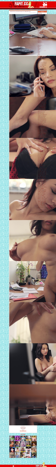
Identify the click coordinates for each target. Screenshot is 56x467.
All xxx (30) (39, 24)
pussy (39, 167)
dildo (43, 103)
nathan (38, 150)
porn (40, 162)
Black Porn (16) (39, 29)
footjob (43, 113)
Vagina (39, 201)
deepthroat (42, 100)
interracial (42, 136)
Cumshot (43, 96)
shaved (43, 178)
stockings (39, 188)
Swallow (42, 191)
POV (38, 50)
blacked (39, 86)
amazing (39, 72)
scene (39, 175)
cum (42, 95)
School (41, 175)
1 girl (44, 62)
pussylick (42, 167)
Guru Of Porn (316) (40, 13)
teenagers (44, 194)
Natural (41, 150)
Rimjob (43, 171)
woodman (39, 205)
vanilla (44, 201)
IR (44, 136)
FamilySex (41, 110)
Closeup (44, 92)
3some (42, 63)
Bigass (43, 82)
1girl (45, 62)
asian (44, 75)
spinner (44, 184)
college (39, 93)
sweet (44, 191)
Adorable (41, 69)
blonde (44, 86)
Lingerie (39, 143)
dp (38, 107)
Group (39, 123)
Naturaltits (39, 151)
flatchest (41, 113)
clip (41, 92)
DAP (45, 99)
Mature (44, 144)
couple (41, 93)
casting (39, 92)
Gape (42, 117)
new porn (45, 151)
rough (45, 172)
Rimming (45, 171)
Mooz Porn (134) (39, 18)
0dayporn (41, 62)
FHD (38, 111)
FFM (45, 110)
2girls (40, 63)
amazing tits (44, 72)
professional (40, 165)
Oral (38, 157)
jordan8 (39, 137)
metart (33, 12)
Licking (43, 141)
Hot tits (39, 131)
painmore (39, 158)
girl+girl (45, 120)
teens (43, 195)
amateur (41, 70)
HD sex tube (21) (39, 28)
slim (38, 181)
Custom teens (39, 48)
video (41, 202)
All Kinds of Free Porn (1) (40, 39)
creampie (39, 95)
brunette (40, 89)
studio (39, 191)
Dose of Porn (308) (40, 14)
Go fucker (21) (39, 27)
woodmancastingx (43, 205)
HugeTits (39, 133)
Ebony (45, 107)
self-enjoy (41, 177)
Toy (44, 198)
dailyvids (43, 99)
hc (42, 126)
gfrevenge (39, 120)
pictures (43, 161)
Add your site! (39, 42)
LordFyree (42, 143)
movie (44, 147)
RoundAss (43, 174)
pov (38, 164)
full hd (41, 116)
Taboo (38, 192)
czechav (41, 99)
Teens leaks (39, 59)
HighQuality (39, 130)
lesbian (39, 141)
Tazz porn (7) (39, 37)
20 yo (38, 66)
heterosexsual (43, 127)
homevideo (43, 130)
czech (38, 99)
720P (43, 66)
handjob (39, 124)
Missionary (39, 147)
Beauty (40, 82)
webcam (44, 204)
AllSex (45, 69)
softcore (35, 12)
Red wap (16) (39, 30)
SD (38, 177)
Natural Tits (43, 150)
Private (40, 164)
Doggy (45, 103)
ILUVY (41, 133)
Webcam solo (39, 46)
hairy (43, 123)
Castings (39, 53)
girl (43, 120)
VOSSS (39, 204)
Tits (42, 198)
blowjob (39, 87)
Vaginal (42, 201)
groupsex (41, 123)
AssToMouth (42, 76)
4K (44, 63)
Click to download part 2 (23, 431)
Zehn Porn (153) (39, 17)
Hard (42, 124)
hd (43, 126)
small (40, 181)
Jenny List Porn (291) (40, 15)
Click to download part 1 (23, 430)
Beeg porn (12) (39, 34)
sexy (41, 178)
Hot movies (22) (39, 26)
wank (41, 204)
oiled (44, 154)
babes (41, 79)
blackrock (41, 86)
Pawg (41, 158)
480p (41, 66)
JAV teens (39, 51)
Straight (42, 188)
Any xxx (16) (39, 31)
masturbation (40, 144)
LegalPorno (39, 140)
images (44, 133)
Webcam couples (40, 45)
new (42, 151)
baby (43, 79)
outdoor (45, 157)
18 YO (38, 47)
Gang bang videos (40, 57)
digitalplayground (40, 103)
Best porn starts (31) (40, 23)
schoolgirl (44, 175)
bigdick (44, 83)
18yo (43, 65)
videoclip (44, 202)
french (41, 114)
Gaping (44, 117)
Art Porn (39, 75)
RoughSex (39, 174)
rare (46, 168)
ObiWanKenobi (42, 154)
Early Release (41, 107)
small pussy (43, 181)
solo (42, 184)
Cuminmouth (39, 96)
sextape (39, 178)
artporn (42, 75)
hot (46, 130)
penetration (42, 160)
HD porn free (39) (39, 20)
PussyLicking (39, 168)
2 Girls (38, 63)
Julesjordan (41, 137)
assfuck (39, 76)
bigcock (42, 83)
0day (39, 62)
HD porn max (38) (40, 21)
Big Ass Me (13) (39, 33)
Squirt (40, 185)
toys (46, 198)
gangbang (39, 117)
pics (41, 161)
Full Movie (44, 116)
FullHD (39, 116)
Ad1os (38, 69)
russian (45, 174)
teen (39, 194)
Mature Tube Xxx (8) (40, 36)
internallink (39, 136)
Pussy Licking (43, 168)
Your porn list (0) (39, 40)
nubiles (39, 154)
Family (39, 110)
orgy (42, 157)
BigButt (39, 83)
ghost (41, 120)
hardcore (39, 126)
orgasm (40, 157)
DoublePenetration (43, 106)
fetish (43, 110)
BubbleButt (43, 89)
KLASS (44, 137)
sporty (38, 185)
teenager (41, 194)
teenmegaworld (39, 195)
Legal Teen (43, 140)
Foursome (39, 114)
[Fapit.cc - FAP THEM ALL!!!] (43, 7)
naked (44, 148)
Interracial (39, 56)
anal (39, 73)
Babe (39, 79)
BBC (38, 82)
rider (38, 171)
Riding (40, 171)
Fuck (46, 114)
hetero (39, 127)
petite (39, 161)
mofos (42, 147)
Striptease (40, 189)
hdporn (45, 126)
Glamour (42, 121)
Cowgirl (44, 93)
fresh (44, 114)
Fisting (38, 113)
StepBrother (43, 185)
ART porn (39, 54)
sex (44, 177)
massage (45, 143)
